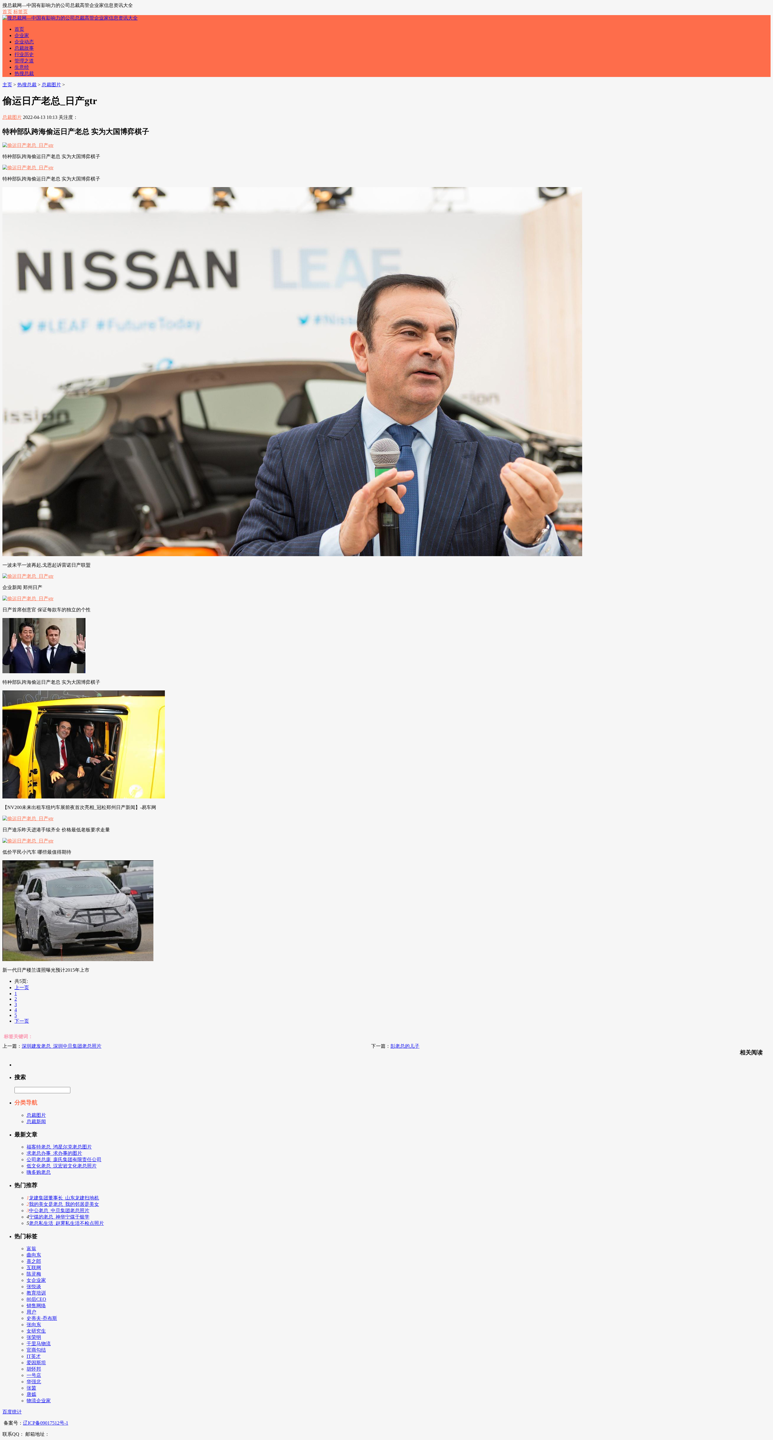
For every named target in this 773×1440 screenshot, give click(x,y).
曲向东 (34, 1254)
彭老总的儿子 (404, 1046)
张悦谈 (34, 1286)
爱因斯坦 (36, 1362)
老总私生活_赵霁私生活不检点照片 (66, 1223)
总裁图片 (51, 84)
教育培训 (36, 1292)
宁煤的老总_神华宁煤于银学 (59, 1216)
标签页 (20, 11)
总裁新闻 (36, 1121)
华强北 (34, 1381)
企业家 (21, 35)
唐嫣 (31, 1394)
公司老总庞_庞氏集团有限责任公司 (64, 1159)
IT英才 (34, 1356)
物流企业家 (39, 1400)
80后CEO (36, 1299)
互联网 (34, 1267)
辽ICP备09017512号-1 (45, 1423)
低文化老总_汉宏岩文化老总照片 (62, 1165)
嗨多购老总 (39, 1172)
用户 (31, 1311)
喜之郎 (34, 1261)
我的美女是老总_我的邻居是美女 (64, 1204)
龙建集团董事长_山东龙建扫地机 (64, 1197)
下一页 (21, 1021)
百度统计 (12, 1411)
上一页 (21, 987)
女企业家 (36, 1280)
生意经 (21, 67)
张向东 (34, 1324)
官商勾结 (36, 1349)
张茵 (31, 1388)
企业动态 (24, 41)
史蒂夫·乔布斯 (42, 1318)
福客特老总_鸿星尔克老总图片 (59, 1146)
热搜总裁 (24, 73)
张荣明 (34, 1337)
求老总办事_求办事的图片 (54, 1153)
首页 (7, 11)
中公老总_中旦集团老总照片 (59, 1210)
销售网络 (36, 1305)
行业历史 (24, 54)
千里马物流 (39, 1343)
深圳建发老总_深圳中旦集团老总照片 (61, 1046)
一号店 (34, 1375)
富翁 (31, 1248)
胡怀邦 (34, 1369)
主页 (7, 84)
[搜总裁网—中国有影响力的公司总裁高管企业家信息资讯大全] (70, 18)
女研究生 (36, 1330)
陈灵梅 (34, 1273)
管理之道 (24, 60)
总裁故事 (24, 48)
